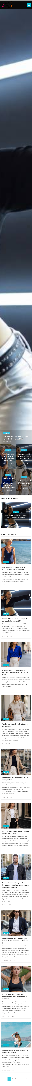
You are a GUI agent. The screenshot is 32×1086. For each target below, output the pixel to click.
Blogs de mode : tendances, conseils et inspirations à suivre (15, 832)
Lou (4, 441)
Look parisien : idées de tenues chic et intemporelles (15, 779)
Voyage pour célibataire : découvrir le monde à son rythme (15, 1051)
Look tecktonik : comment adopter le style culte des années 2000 (16, 438)
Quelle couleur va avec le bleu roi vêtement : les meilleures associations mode (8, 483)
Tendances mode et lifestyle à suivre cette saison (24, 483)
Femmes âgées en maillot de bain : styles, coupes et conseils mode (8, 457)
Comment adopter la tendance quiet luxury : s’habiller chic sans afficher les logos (15, 941)
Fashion (6, 433)
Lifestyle (6, 1045)
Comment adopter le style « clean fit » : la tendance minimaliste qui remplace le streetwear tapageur (15, 885)
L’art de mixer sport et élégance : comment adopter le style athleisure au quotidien (15, 997)
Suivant (25, 1078)
